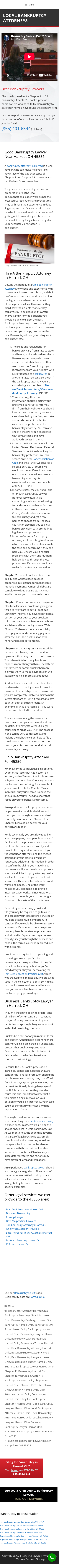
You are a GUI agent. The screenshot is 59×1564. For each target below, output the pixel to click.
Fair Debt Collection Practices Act (24, 974)
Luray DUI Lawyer (30, 1555)
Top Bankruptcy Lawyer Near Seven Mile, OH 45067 (22, 1522)
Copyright (7, 1555)
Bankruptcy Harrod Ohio (19, 1324)
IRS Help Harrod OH (18, 1244)
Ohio (11, 1306)
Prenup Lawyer (15, 1217)
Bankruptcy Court (24, 1293)
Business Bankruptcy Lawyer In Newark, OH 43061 (21, 1532)
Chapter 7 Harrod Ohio (24, 1389)
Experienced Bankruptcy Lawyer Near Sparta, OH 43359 (23, 1539)
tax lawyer (41, 373)
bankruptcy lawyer (35, 1167)
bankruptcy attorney (42, 1121)
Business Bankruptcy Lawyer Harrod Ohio (29, 1366)
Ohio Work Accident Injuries (22, 1228)
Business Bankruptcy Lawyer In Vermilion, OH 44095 (22, 1529)
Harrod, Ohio (37, 1297)
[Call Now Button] (52, 1557)
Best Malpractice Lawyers (21, 1221)
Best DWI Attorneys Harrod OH (24, 1209)
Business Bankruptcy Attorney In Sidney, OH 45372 (21, 1525)
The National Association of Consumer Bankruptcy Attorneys (32, 389)
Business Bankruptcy (18, 1213)
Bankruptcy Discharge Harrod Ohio (31, 1320)
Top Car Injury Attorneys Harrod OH (27, 1225)
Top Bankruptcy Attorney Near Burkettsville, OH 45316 (23, 1543)
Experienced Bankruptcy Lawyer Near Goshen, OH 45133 (24, 1536)
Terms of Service (25, 1559)
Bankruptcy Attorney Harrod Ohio (28, 1311)
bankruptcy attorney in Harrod (25, 166)
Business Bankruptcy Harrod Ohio (31, 1362)
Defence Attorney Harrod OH (23, 1240)
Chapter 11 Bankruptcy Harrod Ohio (26, 1371)
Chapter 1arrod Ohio (17, 1375)
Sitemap (40, 1559)
